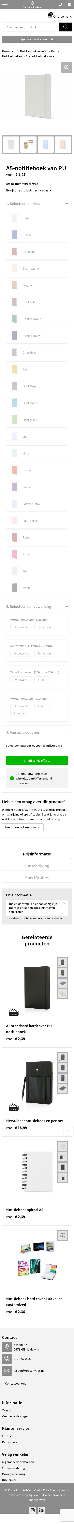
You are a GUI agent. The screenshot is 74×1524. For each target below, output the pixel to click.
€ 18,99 (16, 1127)
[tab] (37, 854)
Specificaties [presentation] (37, 877)
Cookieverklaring (13, 1468)
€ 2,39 (15, 1038)
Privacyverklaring (13, 1474)
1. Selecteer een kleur (24, 203)
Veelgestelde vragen (15, 1416)
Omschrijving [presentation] (37, 866)
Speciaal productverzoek (37, 39)
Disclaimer (9, 1480)
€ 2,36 (15, 1311)
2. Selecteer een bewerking (28, 606)
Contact (7, 1436)
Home (6, 51)
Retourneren (10, 1442)
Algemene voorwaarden (18, 1462)
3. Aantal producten (22, 732)
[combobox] (31, 27)
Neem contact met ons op (22, 827)
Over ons (8, 1410)
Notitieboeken (12, 56)
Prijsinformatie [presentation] (37, 854)
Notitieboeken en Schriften (38, 51)
